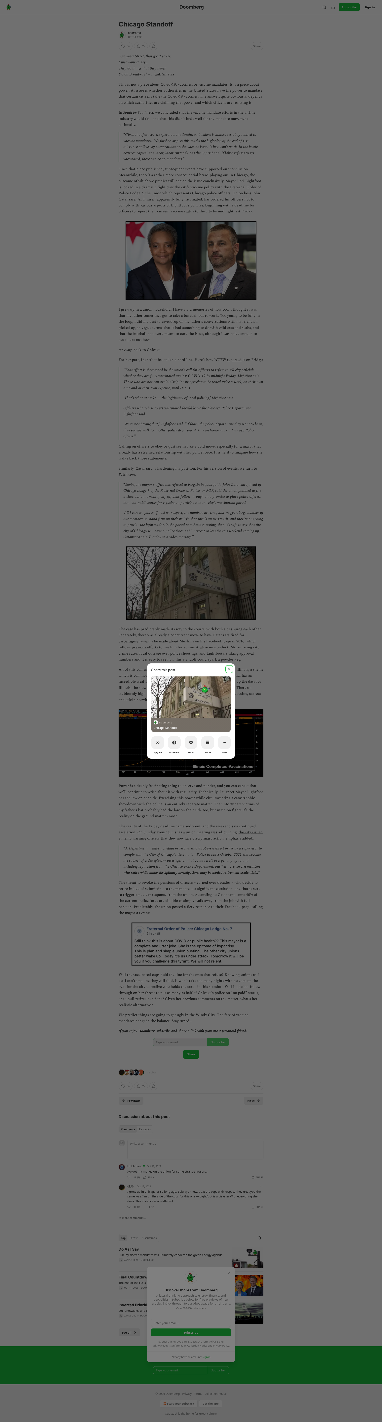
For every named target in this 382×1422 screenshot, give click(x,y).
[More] (224, 742)
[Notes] (207, 742)
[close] (229, 669)
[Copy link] (157, 742)
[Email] (191, 742)
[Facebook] (174, 742)
